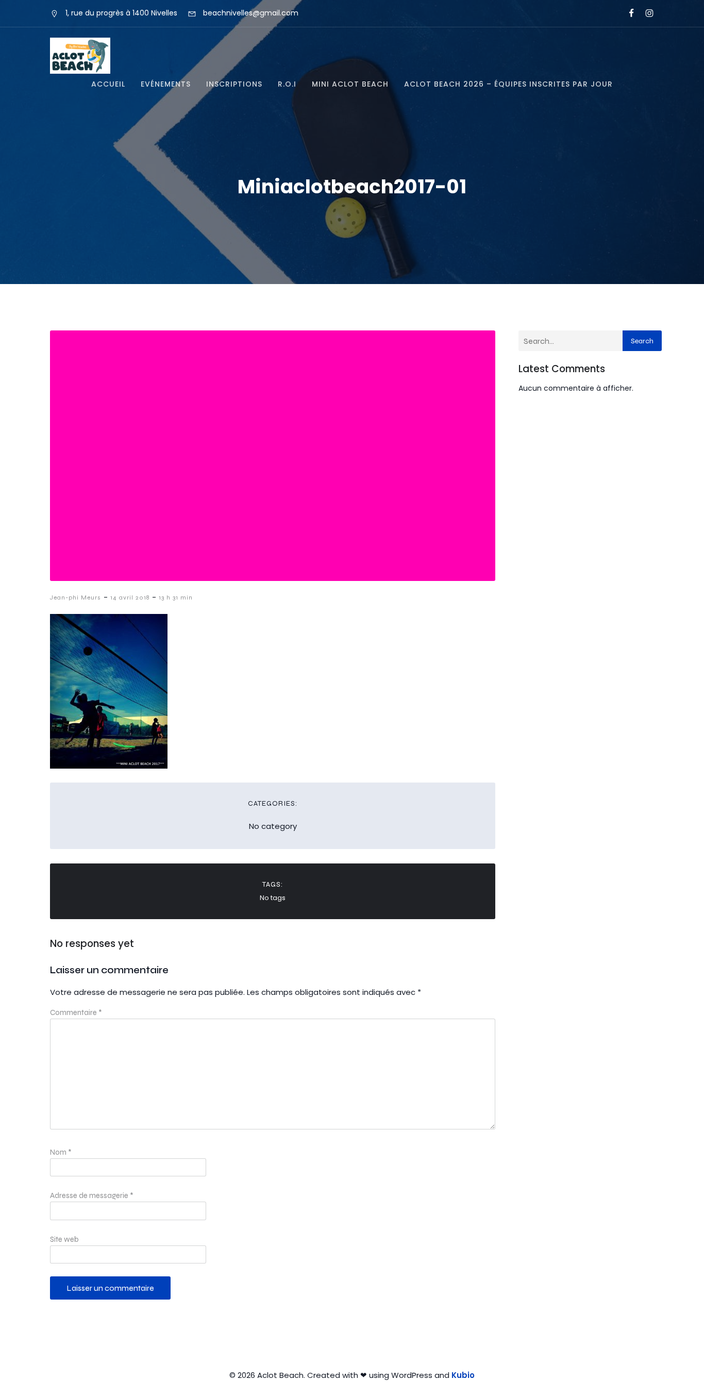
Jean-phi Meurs (75, 597)
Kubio (463, 1375)
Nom (61, 1152)
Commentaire (76, 1012)
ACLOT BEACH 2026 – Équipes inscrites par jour (508, 84)
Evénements (166, 84)
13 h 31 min (176, 597)
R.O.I (287, 84)
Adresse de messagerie (91, 1195)
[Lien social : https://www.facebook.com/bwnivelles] (627, 13)
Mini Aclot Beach (350, 84)
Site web (64, 1239)
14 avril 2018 (129, 597)
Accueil (108, 84)
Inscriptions (234, 84)
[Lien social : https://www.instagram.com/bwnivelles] (645, 13)
